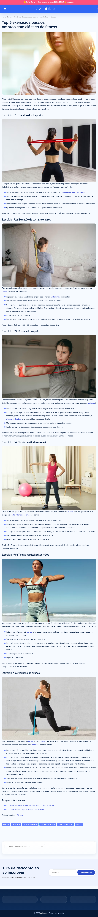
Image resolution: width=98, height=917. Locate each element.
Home (4, 17)
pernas (30, 632)
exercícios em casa (65, 824)
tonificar (35, 745)
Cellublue (43, 913)
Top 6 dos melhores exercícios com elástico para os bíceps (30, 806)
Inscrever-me (86, 873)
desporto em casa (30, 824)
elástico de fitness (48, 824)
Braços (6, 824)
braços (70, 511)
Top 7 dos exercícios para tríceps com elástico (25, 809)
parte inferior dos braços (21, 515)
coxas (30, 741)
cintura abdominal (13, 419)
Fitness (9, 17)
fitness (78, 824)
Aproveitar (70, 2)
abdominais (55, 297)
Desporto (16, 824)
